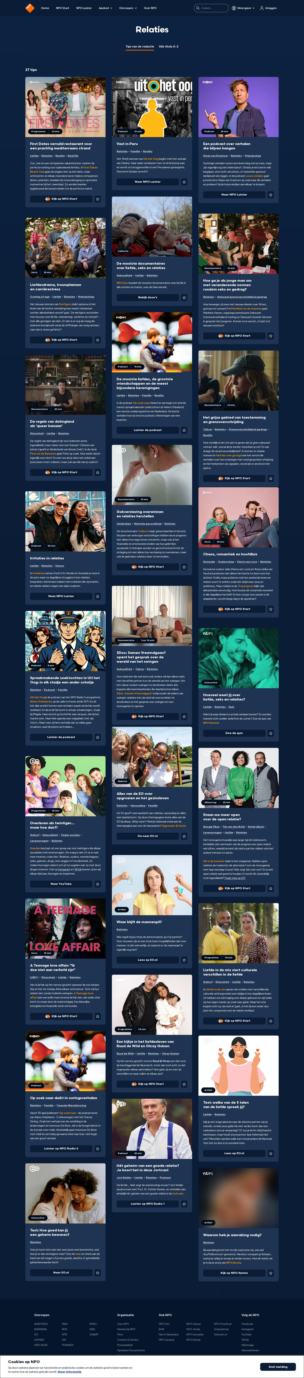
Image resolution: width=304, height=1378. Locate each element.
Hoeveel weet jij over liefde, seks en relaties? (224, 697)
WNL (93, 1329)
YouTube (247, 1334)
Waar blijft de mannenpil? (139, 922)
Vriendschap (253, 155)
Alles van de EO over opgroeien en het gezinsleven (143, 796)
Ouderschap (226, 561)
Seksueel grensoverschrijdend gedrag (242, 296)
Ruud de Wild (125, 1053)
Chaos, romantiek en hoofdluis (230, 554)
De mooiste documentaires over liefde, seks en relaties (141, 265)
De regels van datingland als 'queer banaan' (52, 424)
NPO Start (62, 8)
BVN (161, 1329)
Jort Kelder (124, 1177)
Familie (135, 151)
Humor (59, 565)
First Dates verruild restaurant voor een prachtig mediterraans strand (61, 146)
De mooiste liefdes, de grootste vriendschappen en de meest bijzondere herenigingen (145, 383)
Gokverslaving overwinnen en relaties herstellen (140, 514)
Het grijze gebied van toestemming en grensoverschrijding (234, 419)
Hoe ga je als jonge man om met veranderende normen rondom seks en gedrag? (227, 285)
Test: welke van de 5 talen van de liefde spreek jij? (226, 1104)
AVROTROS (41, 1324)
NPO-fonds (193, 1329)
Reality (60, 155)
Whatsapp (248, 1345)
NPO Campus (166, 1339)
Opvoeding (138, 805)
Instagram (64, 869)
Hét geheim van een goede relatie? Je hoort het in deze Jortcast (148, 1168)
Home (45, 8)
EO (36, 1334)
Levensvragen (212, 832)
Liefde (34, 155)
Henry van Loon (247, 561)
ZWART (94, 1334)
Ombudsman (221, 1329)
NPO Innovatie (195, 1334)
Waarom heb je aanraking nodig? (232, 1235)
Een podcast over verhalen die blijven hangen (226, 146)
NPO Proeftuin (223, 1324)
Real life (73, 155)
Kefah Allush (256, 826)
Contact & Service (127, 1339)
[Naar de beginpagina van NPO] (29, 8)
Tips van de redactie (140, 46)
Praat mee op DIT (234, 878)
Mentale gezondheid (148, 523)
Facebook (247, 1324)
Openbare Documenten (131, 1350)
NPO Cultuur (193, 1324)
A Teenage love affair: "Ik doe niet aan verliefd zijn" (52, 967)
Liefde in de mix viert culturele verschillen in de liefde (230, 972)
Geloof (34, 835)
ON (64, 1339)
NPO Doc (164, 1324)
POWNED (68, 1345)
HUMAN (39, 1339)
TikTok (77, 869)
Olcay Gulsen (170, 1053)
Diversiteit (37, 433)
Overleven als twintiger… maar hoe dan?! (52, 825)
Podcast (49, 689)
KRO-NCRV (41, 1345)
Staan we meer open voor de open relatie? (222, 817)
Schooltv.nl (220, 1334)
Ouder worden (70, 835)
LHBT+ (34, 977)
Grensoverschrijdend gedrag (248, 429)
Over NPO (150, 8)
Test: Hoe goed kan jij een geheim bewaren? (49, 1232)
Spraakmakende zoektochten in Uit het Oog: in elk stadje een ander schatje (65, 680)
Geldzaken (124, 523)
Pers (120, 1334)
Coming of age (40, 296)
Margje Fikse (211, 826)
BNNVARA (40, 1329)
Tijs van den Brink (234, 826)
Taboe (207, 429)
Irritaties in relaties (47, 558)
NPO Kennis (193, 1339)
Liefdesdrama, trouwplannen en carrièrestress (55, 287)
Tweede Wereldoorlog (71, 1105)
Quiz (231, 706)
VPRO (93, 1324)
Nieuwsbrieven (250, 1350)
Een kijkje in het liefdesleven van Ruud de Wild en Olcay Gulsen (145, 1044)
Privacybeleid (124, 1345)
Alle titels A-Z (169, 46)
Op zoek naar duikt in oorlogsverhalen (63, 1098)
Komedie (209, 561)
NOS (64, 1329)
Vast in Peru (127, 144)
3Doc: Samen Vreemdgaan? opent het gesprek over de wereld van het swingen (141, 657)
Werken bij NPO (126, 1329)
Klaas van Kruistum (215, 155)
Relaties (47, 155)
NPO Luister (84, 8)
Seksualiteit (124, 275)
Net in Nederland (169, 1334)
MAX (65, 1324)
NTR (64, 1334)
